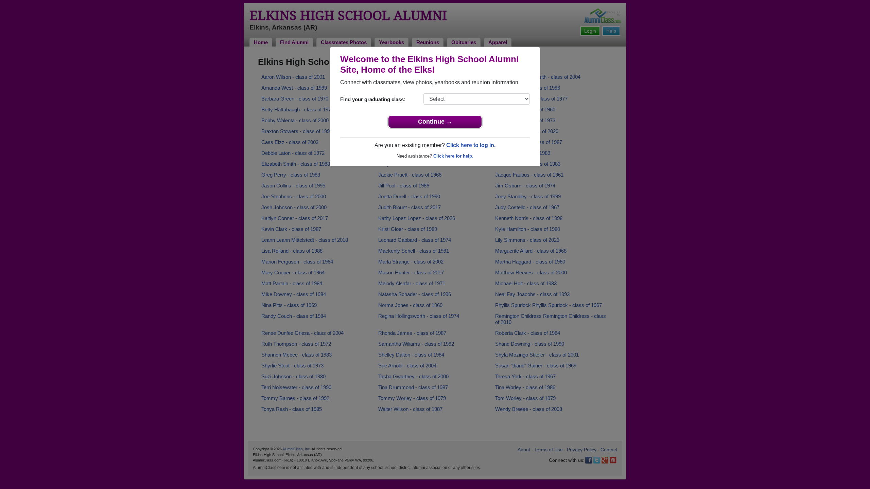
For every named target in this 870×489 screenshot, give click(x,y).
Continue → (435, 121)
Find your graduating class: (372, 99)
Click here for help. (453, 156)
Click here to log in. (470, 145)
